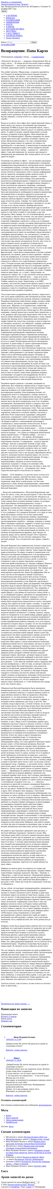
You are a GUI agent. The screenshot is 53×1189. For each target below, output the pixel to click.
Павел (16, 1058)
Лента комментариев (14, 1120)
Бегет (11, 1126)
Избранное (10, 18)
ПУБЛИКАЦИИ (13, 20)
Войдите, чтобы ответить (16, 1050)
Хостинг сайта (40, 1166)
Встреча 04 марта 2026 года (35, 1137)
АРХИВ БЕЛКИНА (14, 36)
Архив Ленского (13, 38)
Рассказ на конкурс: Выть (33, 1157)
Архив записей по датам (11, 1182)
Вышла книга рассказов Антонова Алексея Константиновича (26, 1142)
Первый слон (6, 1021)
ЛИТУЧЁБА (11, 31)
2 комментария (38, 57)
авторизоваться (45, 1105)
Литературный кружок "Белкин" (15, 4)
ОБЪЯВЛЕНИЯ (12, 22)
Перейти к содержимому (11, 2)
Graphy (29, 1187)
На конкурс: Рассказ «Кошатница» (29, 1159)
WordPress (15, 1187)
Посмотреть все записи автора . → (15, 1004)
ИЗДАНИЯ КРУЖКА (15, 29)
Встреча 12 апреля (8, 1016)
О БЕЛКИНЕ (11, 16)
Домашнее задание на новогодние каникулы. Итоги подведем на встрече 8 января (28, 1152)
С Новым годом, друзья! (39, 1139)
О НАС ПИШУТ (13, 33)
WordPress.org (11, 1122)
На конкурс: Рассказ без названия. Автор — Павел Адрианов (28, 1162)
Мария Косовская (13, 1139)
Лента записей (12, 1118)
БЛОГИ (9, 24)
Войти (8, 1115)
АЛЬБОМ (10, 27)
